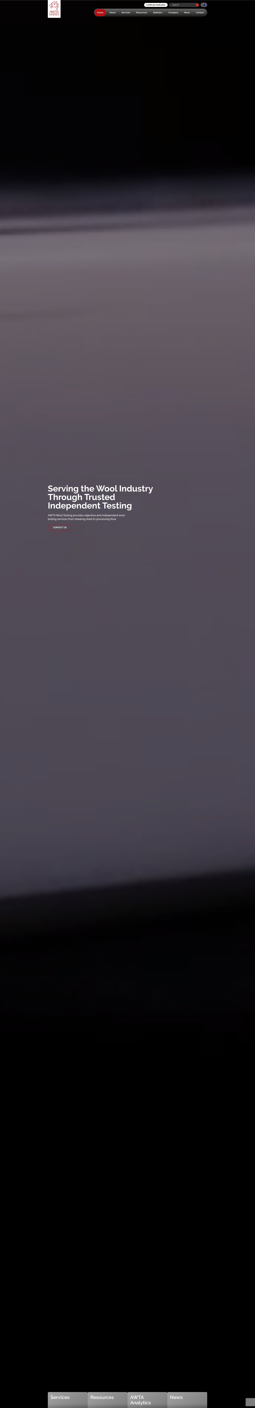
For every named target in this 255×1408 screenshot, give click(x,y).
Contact (200, 12)
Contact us (60, 527)
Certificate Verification (155, 5)
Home (100, 12)
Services (126, 12)
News (187, 12)
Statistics (157, 12)
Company (173, 12)
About (112, 12)
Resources (141, 12)
